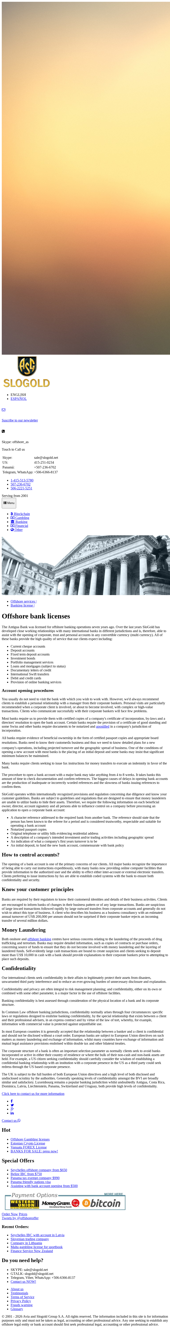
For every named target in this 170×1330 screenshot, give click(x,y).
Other (18, 530)
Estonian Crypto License (28, 1143)
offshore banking (39, 939)
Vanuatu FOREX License (29, 1147)
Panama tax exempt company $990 (35, 1178)
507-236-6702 (21, 484)
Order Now (10, 1214)
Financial (21, 526)
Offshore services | (24, 601)
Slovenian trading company (30, 1239)
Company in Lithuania (26, 1243)
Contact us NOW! (23, 1281)
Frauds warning (22, 1305)
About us (17, 1289)
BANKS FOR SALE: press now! (34, 1151)
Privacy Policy (21, 1301)
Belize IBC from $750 (26, 1174)
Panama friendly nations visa (31, 1182)
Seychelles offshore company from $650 (39, 1170)
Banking (21, 522)
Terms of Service (22, 1297)
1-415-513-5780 (22, 480)
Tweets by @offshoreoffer (20, 1218)
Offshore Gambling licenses (30, 1139)
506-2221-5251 (21, 488)
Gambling (21, 518)
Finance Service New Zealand (32, 1251)
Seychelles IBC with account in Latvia (37, 1235)
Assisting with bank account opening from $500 (44, 1186)
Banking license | (23, 605)
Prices (23, 1214)
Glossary (17, 1309)
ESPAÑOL (19, 399)
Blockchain (21, 514)
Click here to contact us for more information (33, 1094)
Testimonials (19, 1293)
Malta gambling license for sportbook (37, 1247)
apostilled (102, 726)
